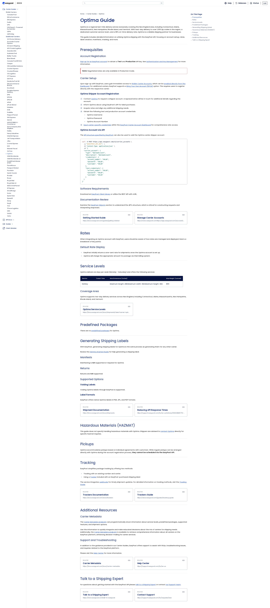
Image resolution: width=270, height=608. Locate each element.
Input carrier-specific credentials (97, 125)
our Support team (173, 584)
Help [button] (230, 3)
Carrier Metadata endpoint (95, 522)
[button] (264, 3)
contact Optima (167, 431)
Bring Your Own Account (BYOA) (140, 86)
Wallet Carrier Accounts (142, 84)
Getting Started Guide (99, 352)
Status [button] (256, 3)
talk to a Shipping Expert (146, 584)
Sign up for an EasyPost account (93, 61)
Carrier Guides (91, 14)
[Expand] (13, 220)
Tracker (93, 477)
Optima (101, 14)
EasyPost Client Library (101, 194)
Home (82, 14)
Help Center (99, 553)
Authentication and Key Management (162, 61)
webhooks (104, 482)
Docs (19, 3)
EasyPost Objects (98, 205)
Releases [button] (242, 3)
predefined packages (100, 331)
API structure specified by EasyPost (98, 135)
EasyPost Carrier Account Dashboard (135, 125)
